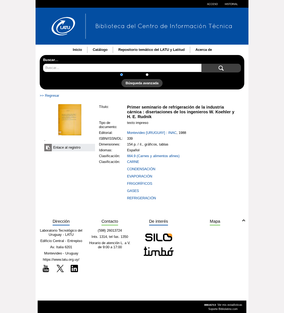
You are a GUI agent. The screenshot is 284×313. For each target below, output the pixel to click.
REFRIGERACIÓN (141, 198)
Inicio (77, 50)
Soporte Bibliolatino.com (223, 309)
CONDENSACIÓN (141, 169)
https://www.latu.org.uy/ (61, 260)
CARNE (133, 162)
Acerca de (203, 50)
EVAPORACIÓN (139, 176)
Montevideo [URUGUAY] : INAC (152, 133)
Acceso (212, 4)
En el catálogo (135, 75)
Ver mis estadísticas (229, 304)
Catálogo (100, 50)
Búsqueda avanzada (142, 83)
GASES (133, 191)
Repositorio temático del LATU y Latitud (151, 50)
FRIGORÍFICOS (139, 184)
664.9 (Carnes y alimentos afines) (153, 156)
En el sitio (158, 75)
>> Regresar (49, 96)
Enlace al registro (66, 147)
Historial (231, 4)
